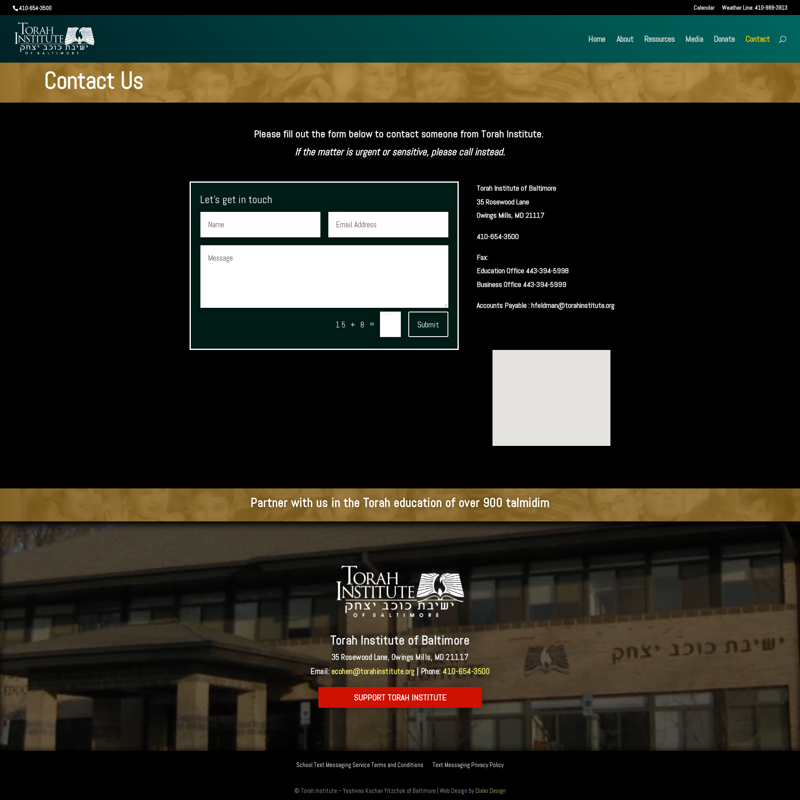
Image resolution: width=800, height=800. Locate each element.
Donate (724, 40)
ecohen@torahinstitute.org (373, 671)
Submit (428, 324)
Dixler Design (490, 791)
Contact (757, 40)
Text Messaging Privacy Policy (468, 765)
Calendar (704, 8)
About (625, 40)
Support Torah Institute (400, 697)
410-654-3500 (466, 671)
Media (694, 40)
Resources (659, 40)
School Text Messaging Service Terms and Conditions (359, 765)
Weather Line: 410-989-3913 (755, 8)
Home (596, 40)
